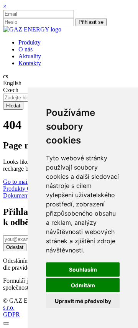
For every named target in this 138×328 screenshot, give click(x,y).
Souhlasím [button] (83, 269)
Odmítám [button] (83, 285)
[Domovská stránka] (32, 29)
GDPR (11, 314)
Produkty (15, 188)
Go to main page (23, 181)
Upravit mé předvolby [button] (83, 301)
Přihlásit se (91, 22)
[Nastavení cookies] (6, 323)
